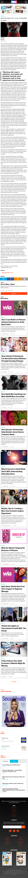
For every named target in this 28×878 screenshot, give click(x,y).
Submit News (14, 807)
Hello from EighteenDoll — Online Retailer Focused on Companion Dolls (12, 771)
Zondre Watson (5, 486)
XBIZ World (7, 841)
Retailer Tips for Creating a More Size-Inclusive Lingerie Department (12, 511)
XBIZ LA (20, 837)
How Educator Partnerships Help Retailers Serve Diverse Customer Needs (12, 432)
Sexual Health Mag (6, 691)
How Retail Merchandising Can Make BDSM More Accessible (13, 395)
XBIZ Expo (20, 844)
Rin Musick (5, 371)
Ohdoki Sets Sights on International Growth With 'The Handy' (13, 628)
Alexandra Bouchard (6, 525)
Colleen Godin (5, 638)
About (14, 814)
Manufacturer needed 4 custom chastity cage (12, 783)
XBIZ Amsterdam (20, 841)
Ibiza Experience (6, 746)
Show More (14, 681)
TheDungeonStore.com (7, 272)
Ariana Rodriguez (6, 564)
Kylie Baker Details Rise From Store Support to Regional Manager (13, 589)
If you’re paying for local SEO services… (11, 765)
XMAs (20, 846)
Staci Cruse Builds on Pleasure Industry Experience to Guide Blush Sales (13, 322)
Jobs (14, 761)
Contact (14, 812)
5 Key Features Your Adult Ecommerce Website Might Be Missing (13, 663)
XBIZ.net (3, 757)
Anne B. (3, 39)
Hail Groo (4, 407)
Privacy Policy (14, 816)
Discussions (5, 761)
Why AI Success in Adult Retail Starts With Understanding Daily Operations (13, 471)
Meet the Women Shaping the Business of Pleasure (13, 549)
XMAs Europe (5, 738)
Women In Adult (6, 333)
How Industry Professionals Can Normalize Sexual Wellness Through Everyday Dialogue (13, 358)
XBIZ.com (7, 837)
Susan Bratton (5, 446)
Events (3, 733)
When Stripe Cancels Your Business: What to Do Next (13, 777)
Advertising (14, 809)
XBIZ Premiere (7, 844)
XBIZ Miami (20, 839)
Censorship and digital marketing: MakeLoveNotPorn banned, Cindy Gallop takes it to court (13, 790)
